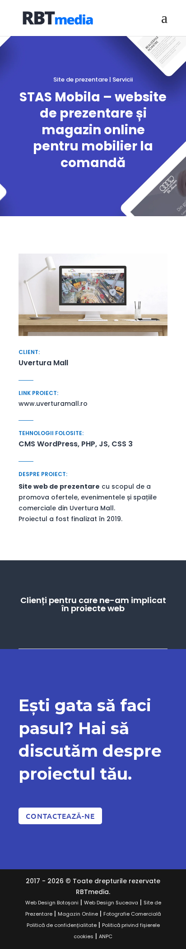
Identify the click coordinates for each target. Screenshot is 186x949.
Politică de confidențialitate (62, 925)
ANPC (105, 936)
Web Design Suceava (111, 902)
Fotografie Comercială (132, 913)
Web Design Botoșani (52, 902)
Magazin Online (78, 913)
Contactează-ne (60, 816)
